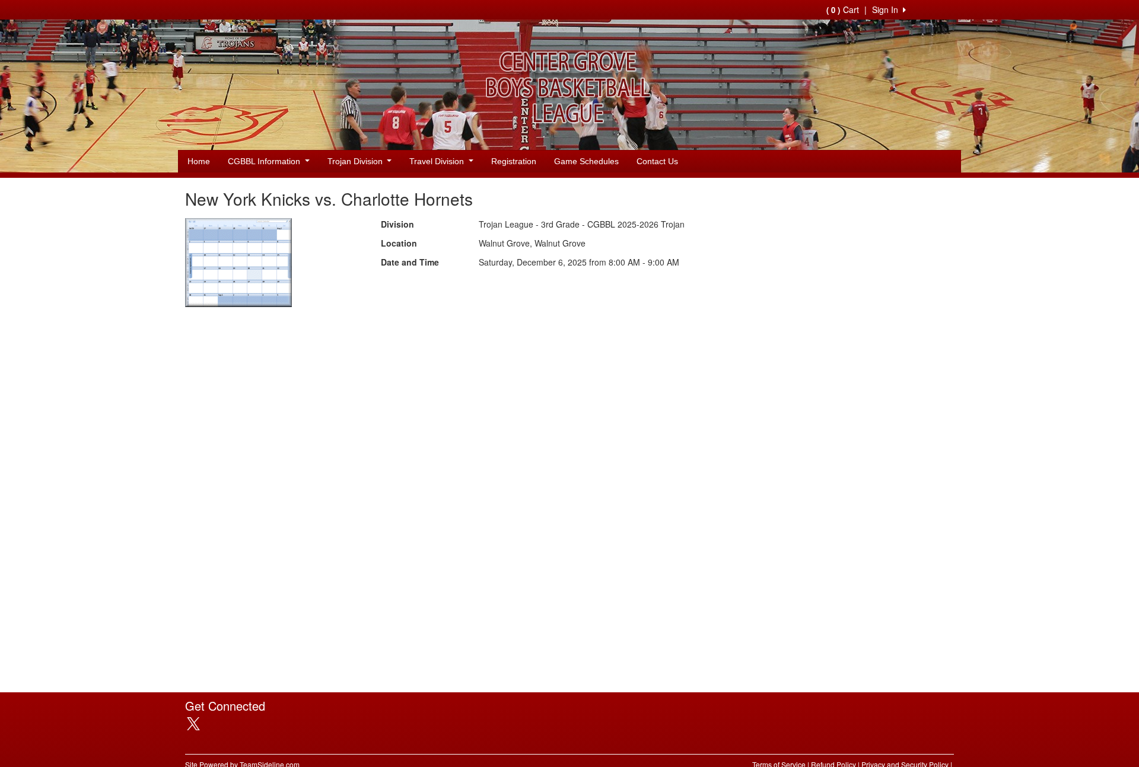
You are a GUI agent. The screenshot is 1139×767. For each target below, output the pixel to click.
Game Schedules (586, 161)
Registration (513, 161)
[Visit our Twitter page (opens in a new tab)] (198, 723)
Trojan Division (356, 161)
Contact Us (657, 161)
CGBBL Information (265, 161)
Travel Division (437, 161)
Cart (842, 9)
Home (198, 161)
